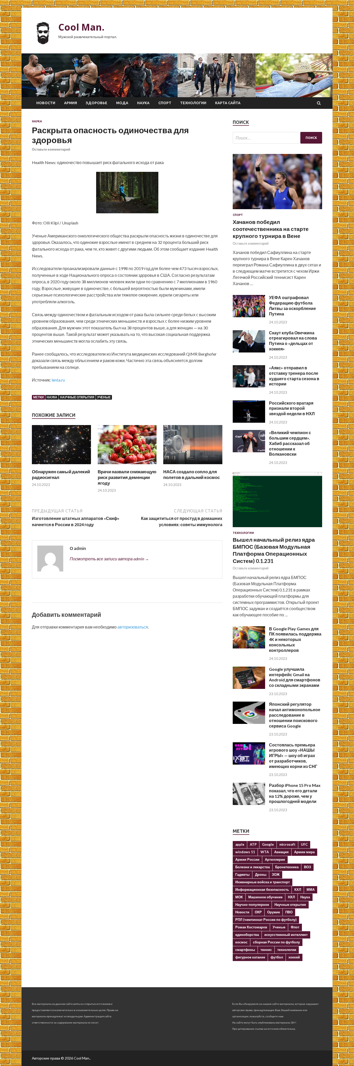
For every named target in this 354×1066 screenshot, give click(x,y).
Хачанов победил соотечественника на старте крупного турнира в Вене (271, 228)
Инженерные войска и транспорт (262, 882)
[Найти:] (277, 138)
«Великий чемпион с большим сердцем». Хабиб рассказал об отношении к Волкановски (290, 443)
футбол (277, 957)
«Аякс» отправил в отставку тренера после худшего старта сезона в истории (294, 375)
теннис (266, 950)
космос (241, 942)
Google (268, 844)
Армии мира (304, 852)
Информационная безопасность (262, 889)
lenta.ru (58, 379)
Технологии (193, 103)
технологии (286, 950)
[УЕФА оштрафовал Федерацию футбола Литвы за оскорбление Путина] (249, 315)
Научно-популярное (252, 904)
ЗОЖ (276, 874)
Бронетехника (287, 867)
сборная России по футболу (276, 942)
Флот (295, 927)
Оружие (273, 912)
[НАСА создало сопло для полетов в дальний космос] (192, 465)
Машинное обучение (265, 897)
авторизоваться (132, 626)
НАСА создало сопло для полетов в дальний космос (191, 474)
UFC (304, 844)
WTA (264, 852)
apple (239, 844)
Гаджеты (242, 874)
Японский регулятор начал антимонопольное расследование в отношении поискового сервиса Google (294, 715)
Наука (143, 103)
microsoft (287, 844)
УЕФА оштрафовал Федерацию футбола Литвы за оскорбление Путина (292, 305)
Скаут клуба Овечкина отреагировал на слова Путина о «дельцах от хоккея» (293, 340)
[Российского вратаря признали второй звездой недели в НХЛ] (249, 421)
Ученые (104, 397)
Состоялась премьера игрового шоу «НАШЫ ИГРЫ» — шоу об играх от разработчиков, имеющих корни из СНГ (293, 755)
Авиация (281, 852)
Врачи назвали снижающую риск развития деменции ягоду (127, 477)
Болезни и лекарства (252, 867)
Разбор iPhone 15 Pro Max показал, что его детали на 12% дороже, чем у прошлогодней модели (295, 793)
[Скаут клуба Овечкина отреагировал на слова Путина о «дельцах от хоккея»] (249, 350)
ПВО (289, 912)
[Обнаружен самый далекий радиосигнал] (61, 465)
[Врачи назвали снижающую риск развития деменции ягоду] (127, 465)
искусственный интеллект (286, 935)
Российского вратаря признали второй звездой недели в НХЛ (292, 408)
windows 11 (245, 852)
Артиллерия (275, 859)
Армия (70, 103)
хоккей (294, 957)
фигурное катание (250, 957)
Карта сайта (227, 103)
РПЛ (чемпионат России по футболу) (265, 919)
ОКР (258, 912)
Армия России (247, 859)
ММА (311, 889)
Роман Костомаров (251, 927)
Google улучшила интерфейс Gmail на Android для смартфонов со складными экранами (294, 677)
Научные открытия (77, 397)
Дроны (260, 874)
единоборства (247, 935)
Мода (122, 103)
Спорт (164, 103)
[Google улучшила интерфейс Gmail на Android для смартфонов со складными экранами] (249, 687)
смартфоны (245, 950)
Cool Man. (81, 27)
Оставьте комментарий (51, 149)
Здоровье (96, 103)
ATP (253, 844)
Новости (45, 103)
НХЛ (291, 897)
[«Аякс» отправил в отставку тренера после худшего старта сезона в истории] (249, 385)
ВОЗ (307, 867)
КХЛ (297, 889)
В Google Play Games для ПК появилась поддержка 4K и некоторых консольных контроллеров (295, 639)
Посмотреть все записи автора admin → (109, 558)
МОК (239, 897)
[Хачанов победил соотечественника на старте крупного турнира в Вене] (277, 210)
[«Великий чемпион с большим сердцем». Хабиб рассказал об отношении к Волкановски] (249, 450)
